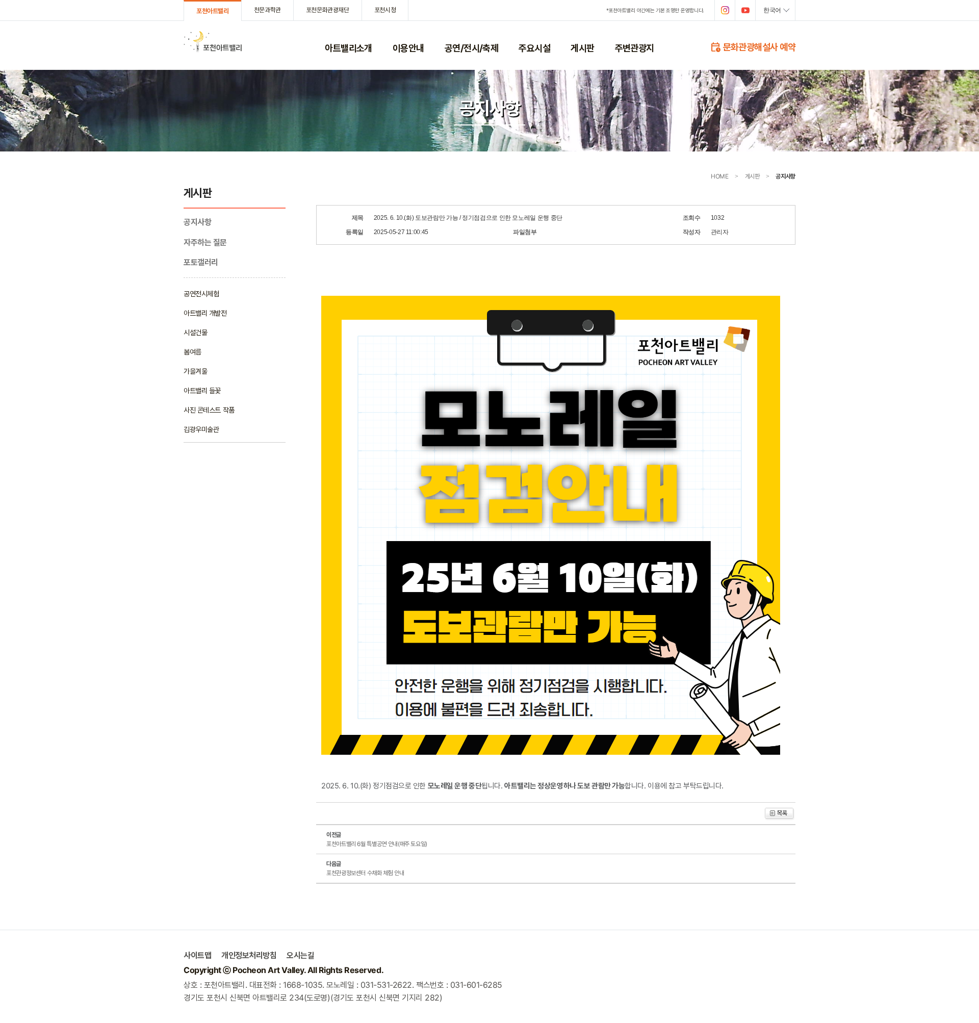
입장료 (401, 66)
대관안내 (404, 118)
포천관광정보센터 (542, 105)
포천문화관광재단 (327, 10)
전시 (450, 92)
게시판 (582, 48)
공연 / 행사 (459, 66)
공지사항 (582, 66)
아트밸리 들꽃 (202, 390)
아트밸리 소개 (343, 79)
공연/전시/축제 (472, 48)
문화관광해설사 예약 (752, 46)
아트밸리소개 (348, 48)
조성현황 (336, 92)
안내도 (401, 105)
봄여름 (192, 351)
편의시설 (530, 79)
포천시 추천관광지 (639, 79)
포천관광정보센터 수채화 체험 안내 (365, 873)
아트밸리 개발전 (205, 313)
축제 (450, 79)
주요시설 (534, 48)
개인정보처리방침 (416, 145)
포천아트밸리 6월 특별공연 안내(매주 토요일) (376, 844)
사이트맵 (197, 955)
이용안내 (408, 48)
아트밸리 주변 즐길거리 (646, 66)
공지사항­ (197, 222)
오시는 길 (405, 92)
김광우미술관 (462, 105)
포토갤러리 (585, 92)
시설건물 (195, 332)
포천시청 (385, 10)
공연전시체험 (201, 293)
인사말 (334, 66)
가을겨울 (195, 371)
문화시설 (530, 92)
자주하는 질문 (589, 79)
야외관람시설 (536, 66)
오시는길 (300, 955)
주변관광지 (634, 48)
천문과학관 (267, 10)
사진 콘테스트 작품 (209, 409)
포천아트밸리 (212, 11)
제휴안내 (404, 131)
